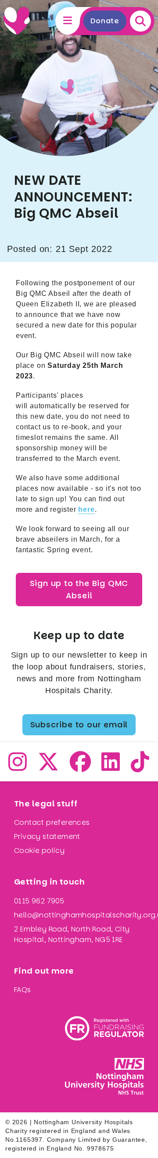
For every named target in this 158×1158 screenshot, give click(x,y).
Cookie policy (39, 850)
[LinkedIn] (110, 767)
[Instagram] (17, 767)
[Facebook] (80, 767)
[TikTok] (140, 767)
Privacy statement (47, 836)
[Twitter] (48, 767)
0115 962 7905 (39, 901)
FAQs (22, 990)
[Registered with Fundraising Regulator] (104, 1028)
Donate (104, 21)
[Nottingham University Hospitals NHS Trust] (104, 1076)
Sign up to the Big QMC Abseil (79, 589)
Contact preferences (52, 822)
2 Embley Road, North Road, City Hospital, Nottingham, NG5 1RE (71, 934)
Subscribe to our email (79, 724)
